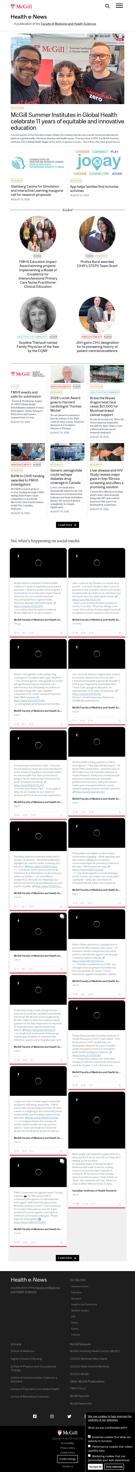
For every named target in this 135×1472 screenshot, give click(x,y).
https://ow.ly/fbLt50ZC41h (86, 599)
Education (17, 108)
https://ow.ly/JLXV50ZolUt (86, 1055)
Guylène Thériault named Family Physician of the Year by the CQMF (38, 346)
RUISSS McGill (79, 1374)
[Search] (107, 7)
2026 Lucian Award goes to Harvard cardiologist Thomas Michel (65, 404)
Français (75, 1334)
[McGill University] (23, 6)
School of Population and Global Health (35, 1389)
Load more (65, 524)
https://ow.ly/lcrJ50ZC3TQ (28, 606)
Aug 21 (75, 802)
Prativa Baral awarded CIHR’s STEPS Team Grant (97, 264)
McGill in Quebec (80, 1310)
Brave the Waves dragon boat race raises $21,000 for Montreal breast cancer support (104, 406)
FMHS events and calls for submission (26, 394)
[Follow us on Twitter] (69, 1416)
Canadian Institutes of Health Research (94, 1190)
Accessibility (67, 1443)
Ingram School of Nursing (26, 1358)
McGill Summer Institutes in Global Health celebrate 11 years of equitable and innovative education (67, 121)
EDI (73, 1316)
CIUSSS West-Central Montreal (89, 1366)
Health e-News (29, 17)
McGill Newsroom (81, 1403)
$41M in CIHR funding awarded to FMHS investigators (27, 480)
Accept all (95, 1466)
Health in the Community (32, 337)
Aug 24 (17, 715)
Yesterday (77, 623)
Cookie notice (67, 1452)
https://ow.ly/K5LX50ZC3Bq (29, 700)
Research (17, 180)
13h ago (17, 623)
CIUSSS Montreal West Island (88, 1358)
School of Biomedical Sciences (30, 1396)
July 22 (17, 1233)
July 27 (75, 985)
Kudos (37, 256)
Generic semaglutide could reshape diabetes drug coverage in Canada (66, 476)
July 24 (75, 1076)
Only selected (114, 1466)
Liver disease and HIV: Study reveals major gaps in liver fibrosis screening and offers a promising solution (106, 478)
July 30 (17, 897)
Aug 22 (75, 711)
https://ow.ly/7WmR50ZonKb (29, 1222)
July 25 (17, 959)
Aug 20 (17, 806)
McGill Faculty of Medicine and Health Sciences (38, 619)
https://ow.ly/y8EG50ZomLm (88, 961)
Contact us (67, 1466)
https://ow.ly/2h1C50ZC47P (29, 785)
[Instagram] (52, 1416)
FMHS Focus (78, 1388)
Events (15, 386)
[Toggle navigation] (119, 6)
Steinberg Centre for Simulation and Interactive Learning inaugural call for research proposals (37, 190)
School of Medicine (22, 1351)
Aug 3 (75, 894)
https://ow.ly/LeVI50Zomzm (42, 866)
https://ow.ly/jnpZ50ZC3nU (90, 791)
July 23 (17, 1142)
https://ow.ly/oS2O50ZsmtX (40, 1030)
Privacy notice (67, 1448)
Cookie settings (67, 1459)
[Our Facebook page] (35, 1416)
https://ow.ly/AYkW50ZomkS (42, 1117)
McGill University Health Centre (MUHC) (95, 1351)
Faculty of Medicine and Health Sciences (68, 24)
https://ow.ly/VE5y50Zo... (48, 886)
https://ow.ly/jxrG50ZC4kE (86, 694)
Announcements (91, 337)
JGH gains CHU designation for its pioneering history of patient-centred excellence (97, 346)
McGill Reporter (79, 1396)
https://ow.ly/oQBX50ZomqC (88, 869)
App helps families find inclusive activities (94, 188)
